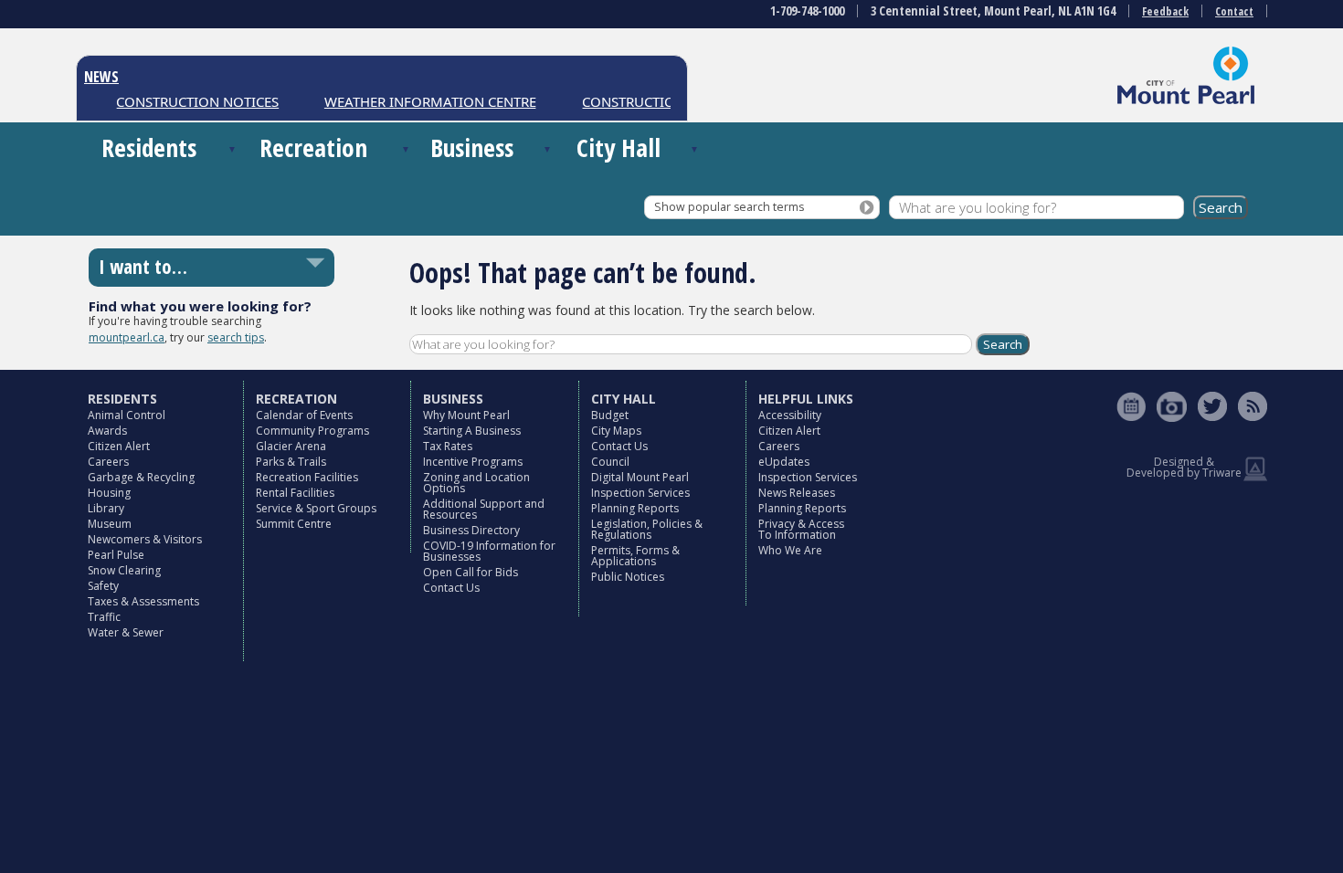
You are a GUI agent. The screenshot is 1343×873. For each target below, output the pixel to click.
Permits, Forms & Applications (635, 555)
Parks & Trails (291, 461)
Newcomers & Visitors (145, 539)
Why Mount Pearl (466, 415)
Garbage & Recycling (141, 477)
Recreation (313, 147)
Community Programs (312, 430)
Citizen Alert (119, 446)
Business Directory (471, 530)
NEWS (101, 77)
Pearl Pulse (116, 555)
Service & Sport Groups (316, 508)
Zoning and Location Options (476, 482)
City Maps (616, 430)
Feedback (1165, 11)
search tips (235, 337)
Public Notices (627, 576)
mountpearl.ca (126, 337)
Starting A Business (472, 430)
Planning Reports (635, 508)
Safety (103, 586)
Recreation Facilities (307, 477)
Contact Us (451, 587)
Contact (1234, 11)
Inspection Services (640, 492)
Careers (108, 461)
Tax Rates (447, 446)
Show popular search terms (729, 207)
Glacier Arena (291, 446)
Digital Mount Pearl (640, 477)
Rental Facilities (295, 492)
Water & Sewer (126, 632)
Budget (610, 415)
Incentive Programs (473, 461)
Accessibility (789, 415)
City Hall (618, 147)
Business (471, 147)
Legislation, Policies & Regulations (647, 529)
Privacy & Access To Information (801, 529)
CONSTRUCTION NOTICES (189, 101)
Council (610, 461)
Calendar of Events (304, 415)
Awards (107, 430)
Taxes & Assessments (143, 601)
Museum (110, 523)
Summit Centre (294, 523)
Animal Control (126, 415)
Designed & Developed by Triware (1184, 467)
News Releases (796, 492)
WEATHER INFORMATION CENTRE (421, 101)
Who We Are (790, 550)
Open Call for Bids (470, 572)
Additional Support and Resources (484, 509)
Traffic (104, 617)
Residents (148, 147)
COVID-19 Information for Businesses (489, 551)
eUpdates (783, 461)
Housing (109, 492)
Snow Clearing (124, 570)
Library (106, 508)
